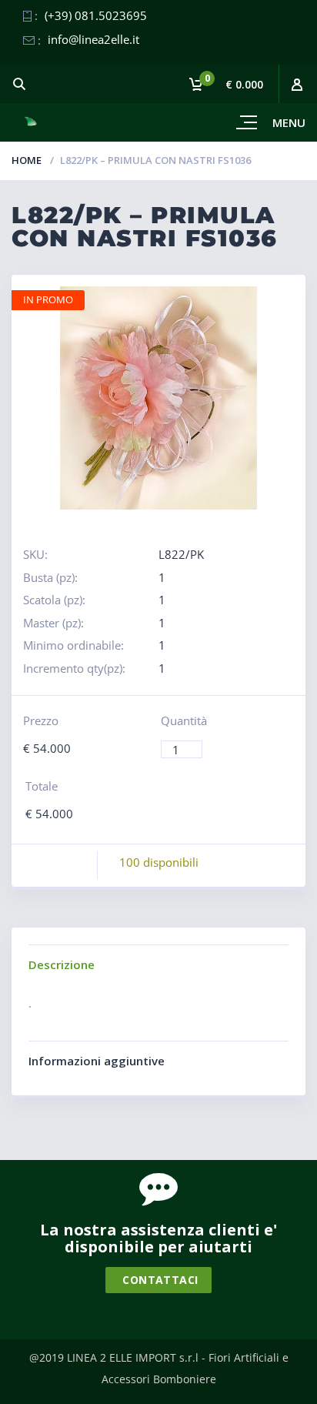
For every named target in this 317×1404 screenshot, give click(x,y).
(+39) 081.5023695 (96, 15)
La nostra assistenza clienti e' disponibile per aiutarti (158, 1238)
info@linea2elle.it (93, 39)
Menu (288, 122)
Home (27, 160)
